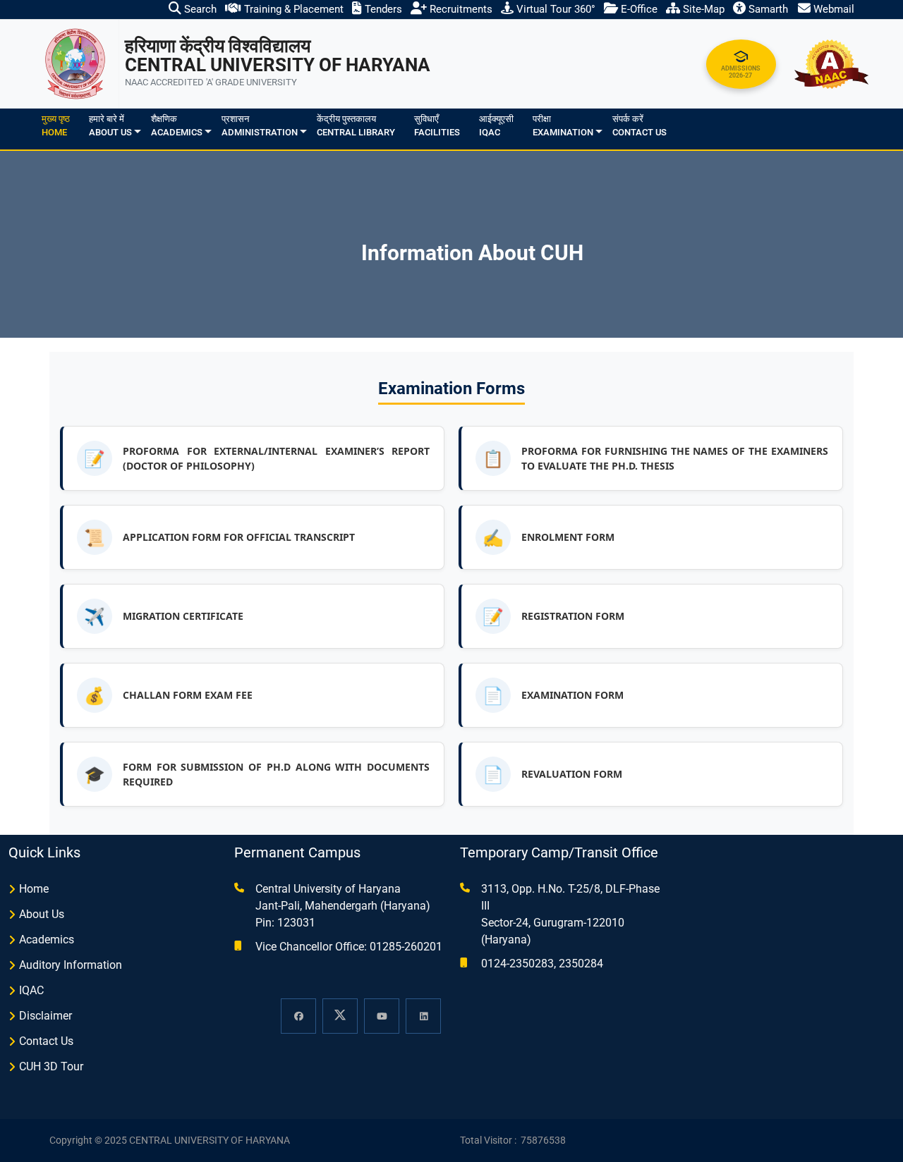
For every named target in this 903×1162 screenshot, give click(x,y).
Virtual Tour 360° (554, 9)
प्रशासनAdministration (260, 126)
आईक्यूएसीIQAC (496, 126)
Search (199, 9)
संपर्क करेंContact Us (639, 126)
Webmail (832, 9)
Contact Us (46, 1041)
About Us (41, 914)
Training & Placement (292, 9)
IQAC (31, 990)
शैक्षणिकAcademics (176, 126)
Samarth (767, 9)
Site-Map (702, 9)
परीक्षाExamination (563, 126)
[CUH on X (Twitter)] (340, 1016)
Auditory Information (70, 965)
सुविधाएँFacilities (437, 126)
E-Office (637, 9)
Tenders (382, 9)
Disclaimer (45, 1015)
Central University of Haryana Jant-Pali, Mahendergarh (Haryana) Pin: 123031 (342, 905)
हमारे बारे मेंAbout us (110, 126)
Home (34, 888)
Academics (46, 939)
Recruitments (459, 9)
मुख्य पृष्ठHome (56, 126)
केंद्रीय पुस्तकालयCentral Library (356, 126)
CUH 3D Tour (51, 1066)
